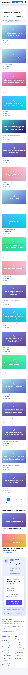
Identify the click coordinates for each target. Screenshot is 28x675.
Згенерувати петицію (15, 602)
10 (6, 502)
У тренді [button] (5, 17)
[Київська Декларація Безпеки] (14, 522)
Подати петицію (17, 2)
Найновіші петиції (17, 17)
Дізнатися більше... (13, 21)
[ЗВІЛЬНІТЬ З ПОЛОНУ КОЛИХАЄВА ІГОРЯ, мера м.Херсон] (14, 544)
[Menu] (25, 2)
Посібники (6, 636)
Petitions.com (5, 2)
